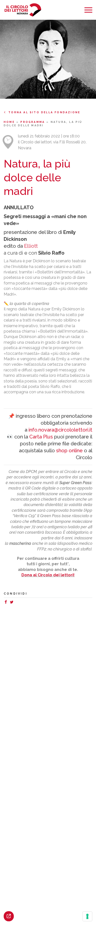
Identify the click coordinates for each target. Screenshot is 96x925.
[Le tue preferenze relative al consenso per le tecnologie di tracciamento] (87, 916)
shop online (69, 450)
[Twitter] (13, 602)
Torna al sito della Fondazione (44, 112)
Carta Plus (41, 437)
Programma (33, 121)
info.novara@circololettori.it (60, 430)
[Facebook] (7, 602)
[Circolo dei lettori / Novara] (23, 10)
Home (10, 121)
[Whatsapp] (16, 602)
